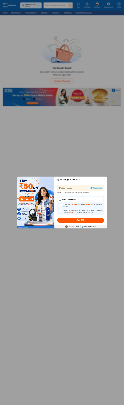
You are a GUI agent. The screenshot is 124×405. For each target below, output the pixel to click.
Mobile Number (66, 188)
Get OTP (81, 220)
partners (71, 212)
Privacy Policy (89, 204)
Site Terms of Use (76, 204)
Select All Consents (69, 199)
